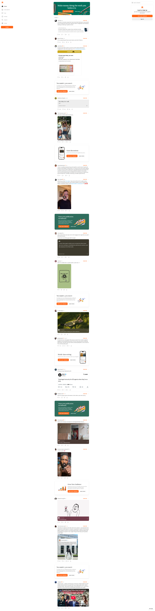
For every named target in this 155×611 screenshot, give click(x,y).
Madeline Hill (60, 393)
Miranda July (60, 420)
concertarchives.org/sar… (80, 49)
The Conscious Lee (61, 113)
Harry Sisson (60, 369)
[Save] (87, 106)
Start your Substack (67, 11)
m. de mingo (60, 310)
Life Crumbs (62, 517)
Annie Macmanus (61, 165)
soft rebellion (62, 330)
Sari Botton (60, 46)
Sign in (142, 19)
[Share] (69, 35)
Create (7, 27)
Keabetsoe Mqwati (61, 98)
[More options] (88, 20)
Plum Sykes (60, 179)
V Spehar (59, 582)
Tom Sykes (67, 181)
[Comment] (61, 290)
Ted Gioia (59, 20)
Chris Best (60, 233)
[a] (64, 197)
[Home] (2, 2)
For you (56, 17)
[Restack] (65, 77)
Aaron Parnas (60, 38)
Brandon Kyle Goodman (63, 449)
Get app (151, 608)
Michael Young (61, 498)
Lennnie (59, 261)
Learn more (77, 11)
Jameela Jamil (60, 338)
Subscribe (85, 20)
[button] (7, 6)
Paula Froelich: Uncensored (76, 183)
